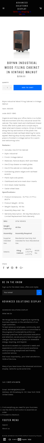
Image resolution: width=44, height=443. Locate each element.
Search (5, 425)
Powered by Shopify (35, 436)
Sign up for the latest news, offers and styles (20, 287)
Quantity (5, 82)
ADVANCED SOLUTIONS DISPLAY (22, 5)
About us (6, 428)
